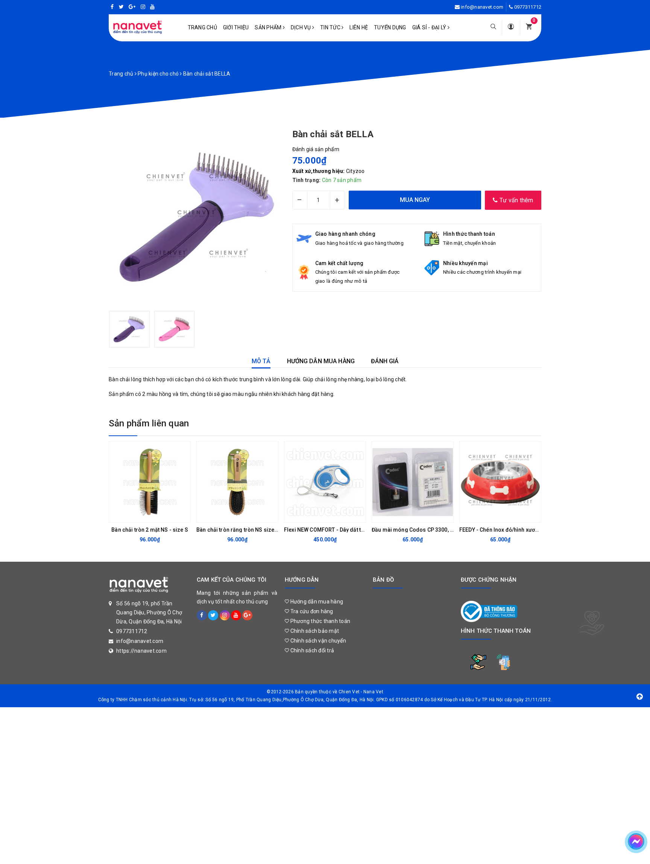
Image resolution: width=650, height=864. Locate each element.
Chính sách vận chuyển (317, 641)
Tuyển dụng (390, 27)
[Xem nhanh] (182, 514)
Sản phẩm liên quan (149, 423)
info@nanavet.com (482, 7)
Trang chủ (202, 27)
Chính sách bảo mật (314, 631)
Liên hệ (358, 27)
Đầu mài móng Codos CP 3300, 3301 (417, 530)
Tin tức (331, 27)
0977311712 (528, 7)
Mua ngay (143, 515)
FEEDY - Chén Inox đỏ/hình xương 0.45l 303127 (516, 530)
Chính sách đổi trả (311, 650)
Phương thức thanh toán (319, 621)
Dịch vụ (301, 27)
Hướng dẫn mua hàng (316, 602)
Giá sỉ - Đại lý (430, 27)
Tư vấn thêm (515, 200)
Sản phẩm (268, 27)
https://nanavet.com (141, 651)
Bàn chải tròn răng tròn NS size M (238, 530)
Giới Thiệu (236, 27)
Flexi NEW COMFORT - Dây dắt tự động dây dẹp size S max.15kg (363, 530)
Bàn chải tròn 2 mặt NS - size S (149, 530)
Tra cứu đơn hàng (311, 611)
